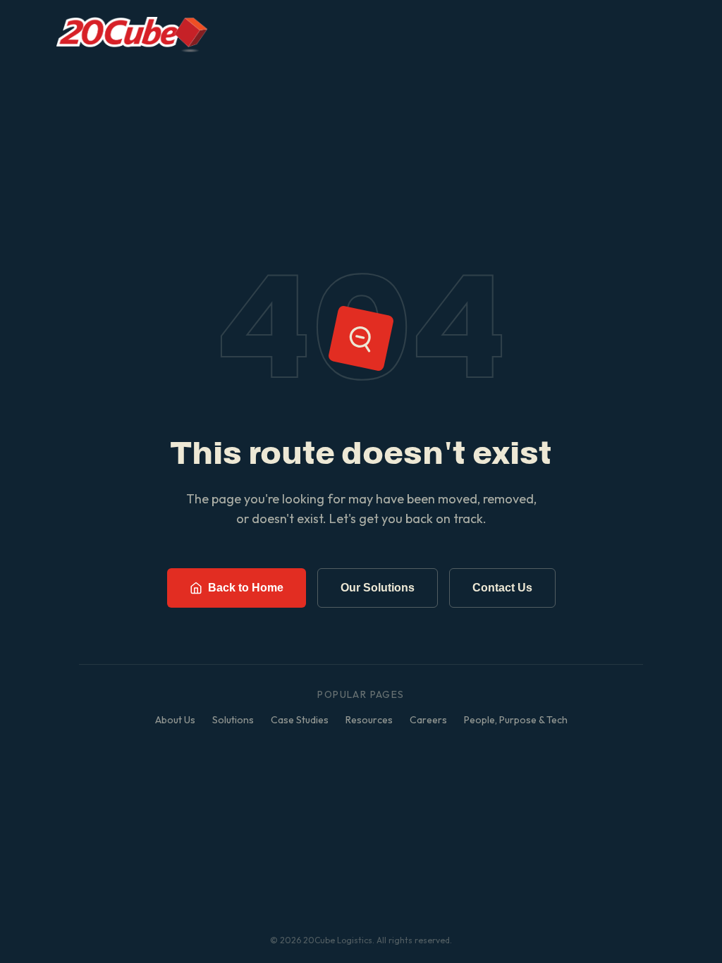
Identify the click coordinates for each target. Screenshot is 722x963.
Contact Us (502, 588)
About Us (175, 719)
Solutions (233, 719)
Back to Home (245, 588)
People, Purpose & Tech (516, 719)
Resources (369, 719)
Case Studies (300, 719)
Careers (428, 719)
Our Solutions (378, 588)
